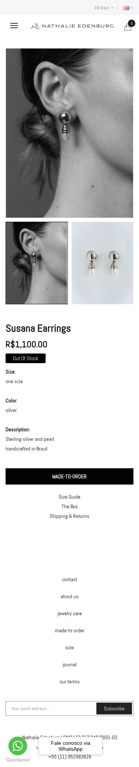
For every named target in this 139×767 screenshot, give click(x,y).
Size (69, 647)
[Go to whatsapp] (18, 746)
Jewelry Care (69, 613)
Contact (69, 579)
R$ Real (103, 8)
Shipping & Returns (69, 516)
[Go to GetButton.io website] (18, 760)
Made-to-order (70, 630)
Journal (70, 664)
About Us (69, 596)
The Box (70, 506)
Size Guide (69, 496)
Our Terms (70, 681)
